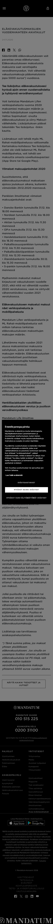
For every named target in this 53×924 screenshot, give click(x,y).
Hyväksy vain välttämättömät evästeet (27, 498)
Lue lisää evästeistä (14, 475)
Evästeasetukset (26, 483)
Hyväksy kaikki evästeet (26, 490)
